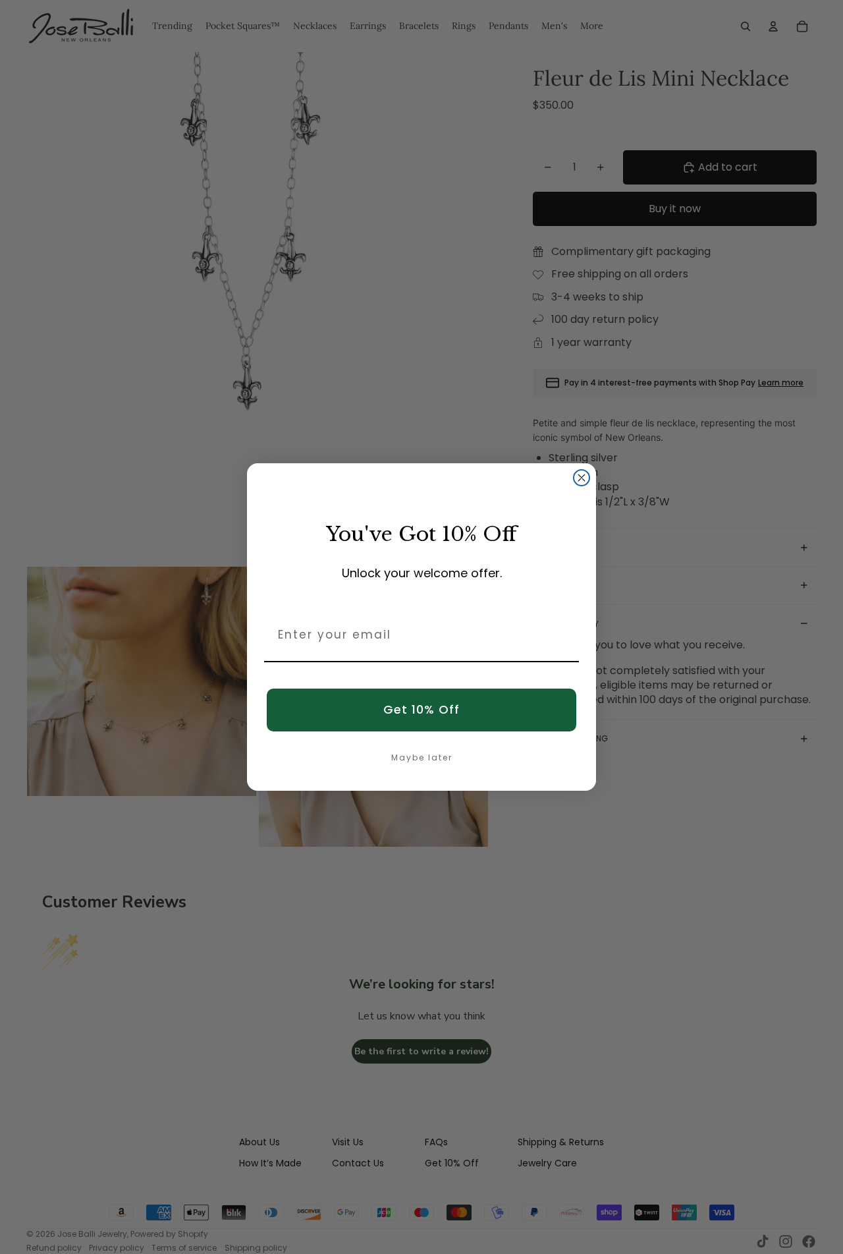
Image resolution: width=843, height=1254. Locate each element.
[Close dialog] (581, 478)
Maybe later (421, 757)
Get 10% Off (421, 709)
